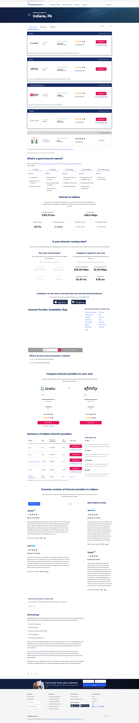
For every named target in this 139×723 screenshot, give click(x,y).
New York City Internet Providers (55, 703)
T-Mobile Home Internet (36, 85)
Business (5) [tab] (43, 27)
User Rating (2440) (80, 70)
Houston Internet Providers (54, 701)
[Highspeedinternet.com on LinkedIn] (103, 707)
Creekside (87, 317)
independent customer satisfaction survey (63, 149)
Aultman (87, 324)
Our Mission (94, 699)
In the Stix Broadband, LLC (37, 133)
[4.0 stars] (35, 514)
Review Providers (67, 4)
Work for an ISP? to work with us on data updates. (41, 152)
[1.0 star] (28, 514)
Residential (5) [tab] (33, 27)
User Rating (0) (79, 141)
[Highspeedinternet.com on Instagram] (98, 707)
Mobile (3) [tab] (52, 27)
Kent (100, 314)
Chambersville (88, 322)
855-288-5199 (103, 122)
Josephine (101, 322)
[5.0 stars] (37, 514)
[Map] (55, 332)
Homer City (88, 319)
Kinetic (31, 33)
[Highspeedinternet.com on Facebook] (93, 707)
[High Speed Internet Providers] (36, 4)
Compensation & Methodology (57, 719)
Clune (86, 329)
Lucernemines (88, 314)
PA (31, 674)
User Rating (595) (79, 96)
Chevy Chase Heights (90, 312)
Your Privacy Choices (79, 719)
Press (93, 703)
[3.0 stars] (32, 514)
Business (84, 4)
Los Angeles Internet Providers (54, 696)
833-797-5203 (103, 45)
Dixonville (101, 327)
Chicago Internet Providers (54, 699)
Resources (77, 4)
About (93, 696)
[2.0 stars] (30, 514)
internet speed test (70, 163)
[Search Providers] (41, 702)
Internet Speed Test (74, 696)
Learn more (101, 140)
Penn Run (101, 317)
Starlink (31, 111)
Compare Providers (55, 4)
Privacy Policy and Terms (68, 719)
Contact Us (94, 701)
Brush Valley (88, 327)
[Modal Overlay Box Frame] (69, 684)
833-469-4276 (103, 97)
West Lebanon (102, 324)
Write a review (34, 504)
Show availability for (35, 350)
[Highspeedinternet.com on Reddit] (100, 707)
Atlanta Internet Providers (53, 708)
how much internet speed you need (49, 163)
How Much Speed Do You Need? (77, 699)
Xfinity (31, 59)
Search (108, 4)
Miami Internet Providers (53, 706)
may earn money (31, 1)
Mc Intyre (101, 312)
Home (100, 319)
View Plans (100, 41)
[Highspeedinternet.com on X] (95, 707)
